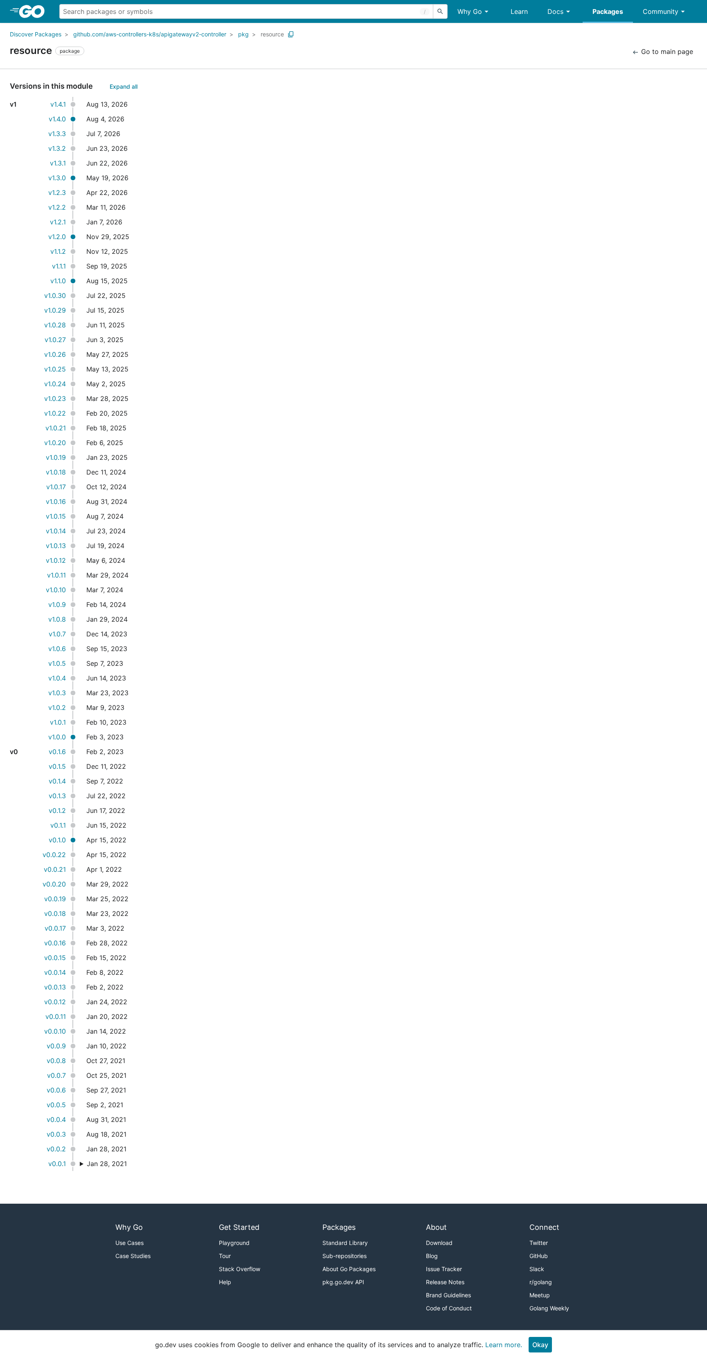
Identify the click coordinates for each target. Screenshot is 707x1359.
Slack (536, 1268)
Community (660, 11)
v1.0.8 (57, 619)
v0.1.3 (57, 796)
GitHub (538, 1255)
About (436, 1227)
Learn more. (503, 1345)
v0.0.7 (56, 1075)
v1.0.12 (56, 560)
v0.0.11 (55, 1016)
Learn (519, 11)
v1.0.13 (56, 546)
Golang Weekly (549, 1308)
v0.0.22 (54, 855)
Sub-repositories (344, 1255)
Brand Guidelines (448, 1295)
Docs (555, 11)
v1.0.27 (55, 340)
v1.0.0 (57, 737)
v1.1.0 (58, 281)
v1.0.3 (57, 693)
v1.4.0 (57, 119)
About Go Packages (349, 1268)
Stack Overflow (239, 1268)
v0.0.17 (55, 928)
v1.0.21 (55, 428)
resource (272, 34)
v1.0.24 (55, 384)
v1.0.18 (56, 472)
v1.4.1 (58, 104)
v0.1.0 (57, 840)
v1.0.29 (55, 310)
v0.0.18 (55, 913)
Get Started (239, 1227)
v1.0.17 (56, 487)
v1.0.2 (57, 707)
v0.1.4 (57, 781)
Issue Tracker (444, 1268)
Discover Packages (35, 34)
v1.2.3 (57, 192)
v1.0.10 (56, 590)
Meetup (539, 1295)
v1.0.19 (56, 457)
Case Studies (133, 1255)
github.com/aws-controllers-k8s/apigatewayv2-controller (149, 34)
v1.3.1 (58, 163)
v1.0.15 (56, 516)
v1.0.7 (57, 634)
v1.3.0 (57, 178)
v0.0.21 (55, 869)
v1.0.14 (56, 531)
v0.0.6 (56, 1090)
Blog (432, 1255)
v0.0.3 (56, 1134)
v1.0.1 (58, 722)
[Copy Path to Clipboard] (291, 34)
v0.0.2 (56, 1149)
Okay (540, 1345)
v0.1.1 (58, 825)
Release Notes (445, 1281)
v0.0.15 (55, 958)
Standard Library (345, 1242)
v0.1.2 (57, 810)
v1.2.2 (57, 207)
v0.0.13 (55, 987)
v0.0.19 (55, 899)
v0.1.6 (57, 752)
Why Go (469, 11)
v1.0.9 (57, 604)
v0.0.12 (55, 1002)
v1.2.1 (58, 222)
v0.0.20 (54, 884)
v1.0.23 (55, 398)
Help (225, 1281)
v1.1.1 (59, 266)
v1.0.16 (56, 501)
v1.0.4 (57, 678)
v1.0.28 (55, 325)
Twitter (538, 1242)
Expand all (123, 86)
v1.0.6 (57, 649)
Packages (607, 11)
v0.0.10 (55, 1031)
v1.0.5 (57, 663)
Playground (234, 1242)
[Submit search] (440, 11)
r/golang (540, 1281)
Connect (544, 1227)
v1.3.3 (57, 134)
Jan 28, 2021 (107, 1164)
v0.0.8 (56, 1061)
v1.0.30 (55, 295)
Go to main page (666, 51)
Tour (225, 1255)
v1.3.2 (57, 148)
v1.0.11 (56, 575)
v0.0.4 (56, 1119)
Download (439, 1242)
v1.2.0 (57, 237)
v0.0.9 (56, 1046)
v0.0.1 (57, 1164)
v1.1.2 (58, 251)
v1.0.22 (55, 413)
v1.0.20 (55, 443)
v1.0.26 (55, 354)
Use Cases (129, 1242)
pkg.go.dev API (343, 1281)
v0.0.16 (55, 943)
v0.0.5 (56, 1105)
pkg (243, 34)
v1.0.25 (55, 369)
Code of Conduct (449, 1308)
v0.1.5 (57, 766)
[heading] (34, 11)
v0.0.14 (55, 972)
